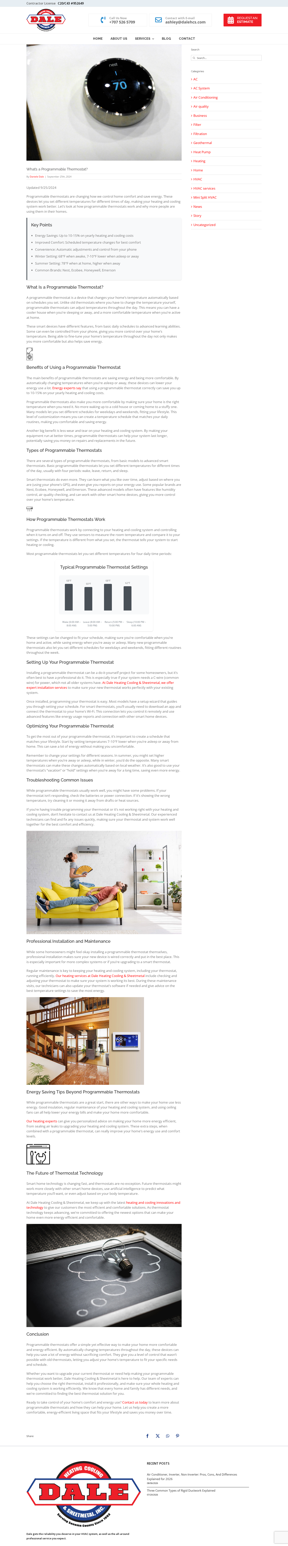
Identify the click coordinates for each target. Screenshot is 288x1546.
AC (195, 79)
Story (197, 215)
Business (200, 115)
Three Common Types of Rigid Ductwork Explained (181, 1490)
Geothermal (202, 142)
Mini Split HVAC (205, 197)
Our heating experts (41, 1121)
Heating (199, 161)
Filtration (200, 133)
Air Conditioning (205, 97)
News (197, 206)
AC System (201, 88)
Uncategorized (204, 224)
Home (198, 170)
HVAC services (204, 188)
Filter (197, 124)
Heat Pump (202, 152)
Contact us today (135, 1402)
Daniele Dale (37, 176)
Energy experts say (66, 388)
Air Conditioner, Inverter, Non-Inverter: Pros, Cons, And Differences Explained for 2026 (192, 1476)
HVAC (197, 179)
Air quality (201, 106)
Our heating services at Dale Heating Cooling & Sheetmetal (100, 975)
